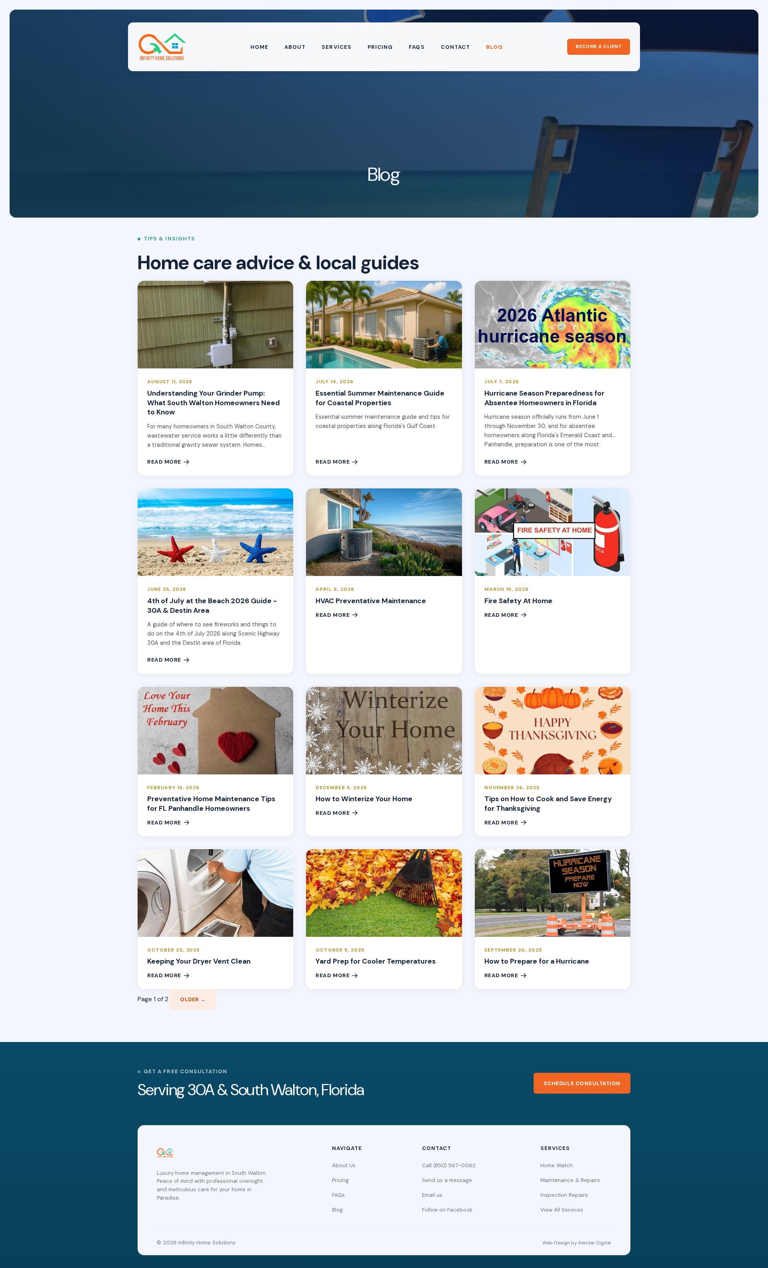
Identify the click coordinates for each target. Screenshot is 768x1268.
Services (337, 47)
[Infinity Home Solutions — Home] (162, 47)
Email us (432, 1195)
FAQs (416, 47)
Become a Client (599, 47)
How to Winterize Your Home (364, 798)
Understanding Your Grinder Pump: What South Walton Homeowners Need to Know (213, 403)
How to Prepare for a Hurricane (536, 961)
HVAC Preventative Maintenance (371, 600)
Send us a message (447, 1180)
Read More (164, 461)
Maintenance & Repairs (570, 1180)
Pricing (380, 47)
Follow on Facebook (447, 1209)
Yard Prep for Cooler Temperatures (376, 961)
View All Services (561, 1209)
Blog (494, 47)
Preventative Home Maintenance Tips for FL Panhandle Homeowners (211, 803)
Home (259, 47)
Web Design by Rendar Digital (576, 1243)
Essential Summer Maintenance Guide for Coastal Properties (380, 398)
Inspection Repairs (564, 1195)
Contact (455, 47)
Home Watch (556, 1165)
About (295, 47)
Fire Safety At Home (518, 600)
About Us (344, 1165)
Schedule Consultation (582, 1083)
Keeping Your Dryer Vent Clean (198, 961)
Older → (193, 999)
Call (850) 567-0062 (449, 1165)
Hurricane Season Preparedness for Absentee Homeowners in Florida (544, 398)
